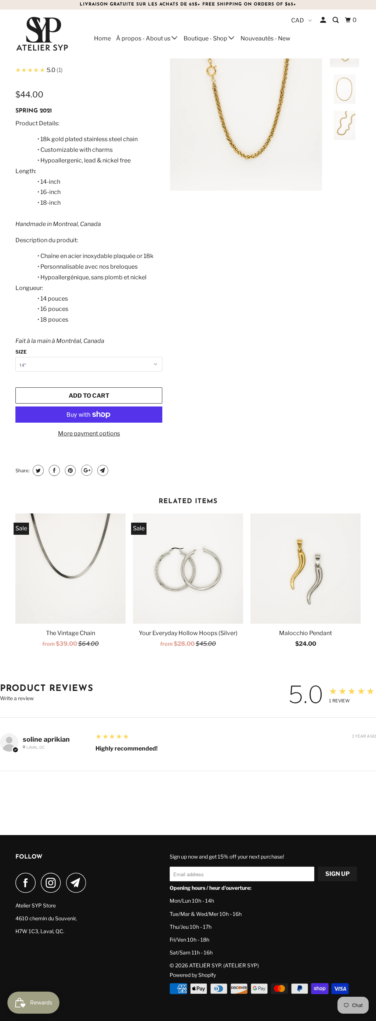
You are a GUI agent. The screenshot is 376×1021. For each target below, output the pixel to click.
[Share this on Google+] (85, 470)
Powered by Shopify (193, 975)
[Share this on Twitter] (37, 470)
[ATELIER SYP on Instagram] (53, 883)
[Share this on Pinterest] (69, 470)
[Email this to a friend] (101, 470)
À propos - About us (143, 38)
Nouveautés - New (265, 38)
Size (21, 352)
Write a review (17, 698)
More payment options (89, 433)
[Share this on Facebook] (53, 470)
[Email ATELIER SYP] (78, 883)
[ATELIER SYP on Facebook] (27, 883)
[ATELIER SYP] (44, 34)
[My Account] (324, 20)
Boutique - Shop (206, 38)
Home (102, 38)
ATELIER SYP (205, 965)
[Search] (336, 20)
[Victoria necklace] (246, 114)
